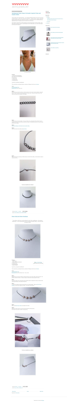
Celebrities (17, 212)
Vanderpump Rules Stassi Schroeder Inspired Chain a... (55, 18)
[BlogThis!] (23, 211)
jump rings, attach (18, 305)
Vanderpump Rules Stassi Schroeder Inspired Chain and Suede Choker (57, 43)
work (22, 387)
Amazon (37, 84)
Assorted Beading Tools (15, 87)
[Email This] (22, 211)
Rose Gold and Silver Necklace (20, 216)
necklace (22, 212)
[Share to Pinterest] (26, 211)
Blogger (43, 400)
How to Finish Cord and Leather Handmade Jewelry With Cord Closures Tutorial (57, 38)
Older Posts (41, 391)
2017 (47, 16)
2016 (47, 23)
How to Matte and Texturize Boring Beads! (57, 32)
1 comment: (19, 211)
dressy (20, 212)
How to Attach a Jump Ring (55, 47)
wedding (25, 212)
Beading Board (14, 88)
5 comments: (20, 386)
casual (15, 212)
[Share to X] (24, 211)
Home (28, 391)
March (48, 21)
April (48, 17)
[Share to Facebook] (25, 211)
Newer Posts (14, 391)
